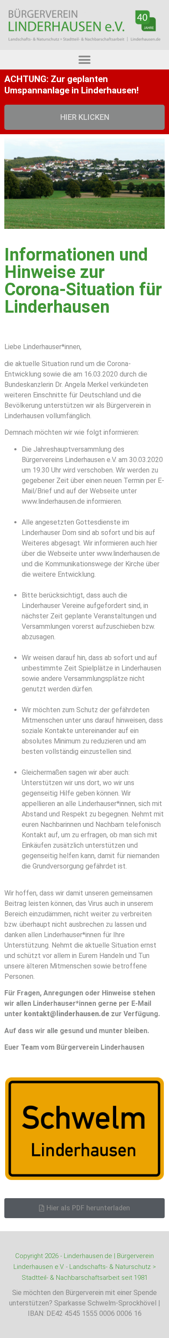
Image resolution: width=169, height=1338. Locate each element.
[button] (84, 59)
